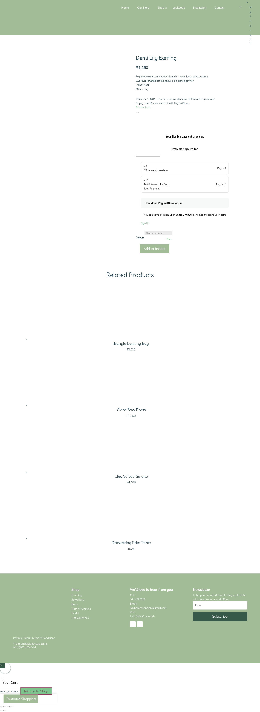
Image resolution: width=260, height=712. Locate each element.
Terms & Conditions (43, 638)
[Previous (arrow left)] (1, 710)
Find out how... (144, 107)
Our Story (143, 7)
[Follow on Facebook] (133, 624)
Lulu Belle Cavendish (142, 616)
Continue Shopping (21, 699)
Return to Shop (36, 691)
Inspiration (199, 7)
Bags (74, 604)
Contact (219, 7)
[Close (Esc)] (11, 706)
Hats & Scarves (81, 609)
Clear (169, 239)
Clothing (76, 595)
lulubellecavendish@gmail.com (148, 608)
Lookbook (178, 7)
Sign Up (145, 223)
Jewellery (77, 599)
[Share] (8, 706)
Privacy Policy (21, 638)
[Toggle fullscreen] (4, 706)
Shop (160, 7)
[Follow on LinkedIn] (140, 624)
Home (125, 7)
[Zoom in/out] (1, 706)
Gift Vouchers (80, 618)
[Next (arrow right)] (4, 710)
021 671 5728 (137, 599)
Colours (140, 237)
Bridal (75, 613)
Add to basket (154, 249)
